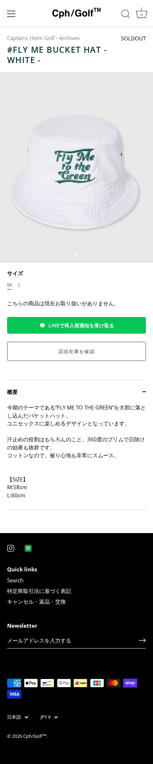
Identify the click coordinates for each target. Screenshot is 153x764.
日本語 (14, 717)
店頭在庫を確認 (76, 351)
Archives (69, 37)
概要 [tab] (12, 391)
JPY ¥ (46, 717)
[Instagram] (10, 547)
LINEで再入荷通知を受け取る (81, 325)
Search (15, 580)
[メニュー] (11, 14)
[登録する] (142, 640)
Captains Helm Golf (30, 37)
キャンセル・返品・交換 (36, 601)
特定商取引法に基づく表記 (39, 590)
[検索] (125, 15)
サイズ (15, 273)
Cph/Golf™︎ (35, 736)
